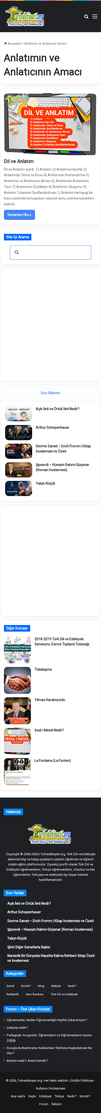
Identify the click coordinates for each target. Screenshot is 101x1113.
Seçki (32, 1096)
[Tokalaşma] (17, 680)
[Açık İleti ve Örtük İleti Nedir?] (18, 414)
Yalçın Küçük (45, 483)
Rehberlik (12, 994)
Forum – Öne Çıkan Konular (28, 1009)
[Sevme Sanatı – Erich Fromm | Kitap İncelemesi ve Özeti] (18, 451)
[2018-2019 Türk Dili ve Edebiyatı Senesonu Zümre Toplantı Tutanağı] (17, 650)
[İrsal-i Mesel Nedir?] (17, 741)
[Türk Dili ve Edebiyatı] (26, 16)
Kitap (41, 986)
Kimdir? (26, 986)
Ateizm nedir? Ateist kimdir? (27, 1061)
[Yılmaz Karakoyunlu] (17, 710)
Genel (10, 986)
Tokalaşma (43, 669)
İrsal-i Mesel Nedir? (49, 730)
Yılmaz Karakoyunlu (50, 700)
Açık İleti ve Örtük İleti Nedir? (57, 409)
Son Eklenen (50, 393)
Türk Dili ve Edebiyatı (64, 994)
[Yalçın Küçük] (18, 488)
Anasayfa (14, 43)
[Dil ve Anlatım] (50, 124)
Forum (43, 1104)
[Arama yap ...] (86, 18)
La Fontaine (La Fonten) (53, 761)
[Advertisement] (50, 324)
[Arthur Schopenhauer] (18, 432)
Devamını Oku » (19, 215)
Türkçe (59, 1096)
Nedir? (72, 986)
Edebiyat (45, 1096)
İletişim (56, 1104)
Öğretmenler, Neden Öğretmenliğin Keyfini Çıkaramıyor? (47, 1020)
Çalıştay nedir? (17, 1027)
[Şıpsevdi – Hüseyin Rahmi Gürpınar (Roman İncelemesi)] (18, 469)
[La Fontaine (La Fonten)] (17, 771)
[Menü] (94, 18)
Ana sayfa (18, 1096)
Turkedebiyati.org (30, 1080)
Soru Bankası (35, 994)
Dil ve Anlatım (19, 161)
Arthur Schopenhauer (52, 427)
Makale (56, 986)
